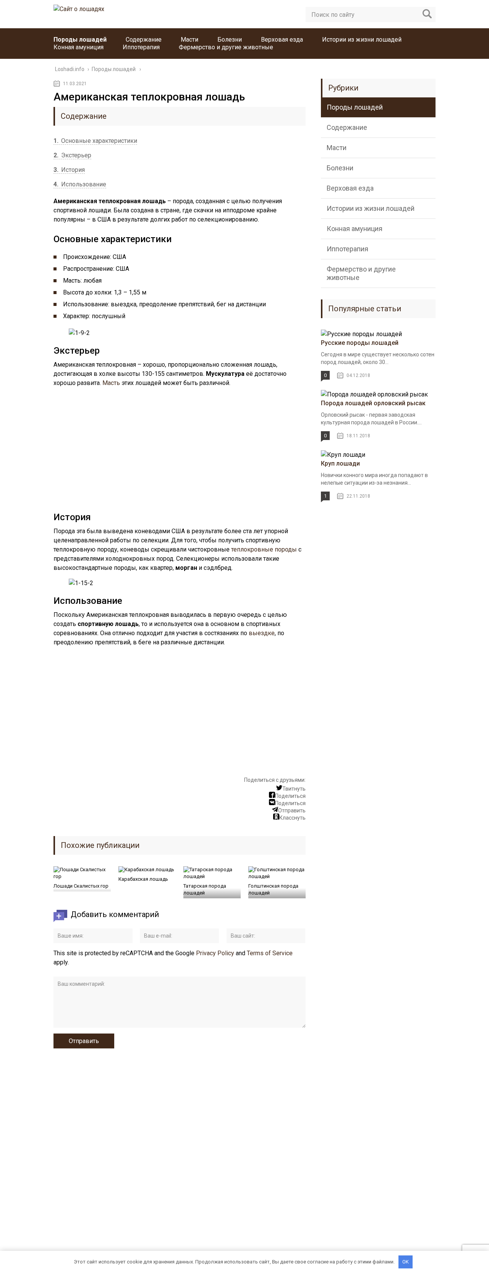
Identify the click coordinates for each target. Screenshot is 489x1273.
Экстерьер (72, 155)
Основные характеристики (95, 140)
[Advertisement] (179, 450)
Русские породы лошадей (359, 342)
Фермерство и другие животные (226, 47)
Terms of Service (270, 953)
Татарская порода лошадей (204, 889)
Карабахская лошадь (143, 879)
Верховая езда (282, 39)
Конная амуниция (78, 47)
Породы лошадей (80, 39)
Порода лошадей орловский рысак (373, 403)
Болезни (229, 39)
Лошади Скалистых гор (80, 886)
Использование (79, 184)
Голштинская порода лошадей (273, 889)
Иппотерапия (141, 47)
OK (405, 1262)
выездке (262, 633)
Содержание (144, 39)
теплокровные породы (264, 549)
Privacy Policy (215, 953)
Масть (111, 383)
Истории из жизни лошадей (362, 39)
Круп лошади (340, 463)
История (69, 169)
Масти (189, 39)
